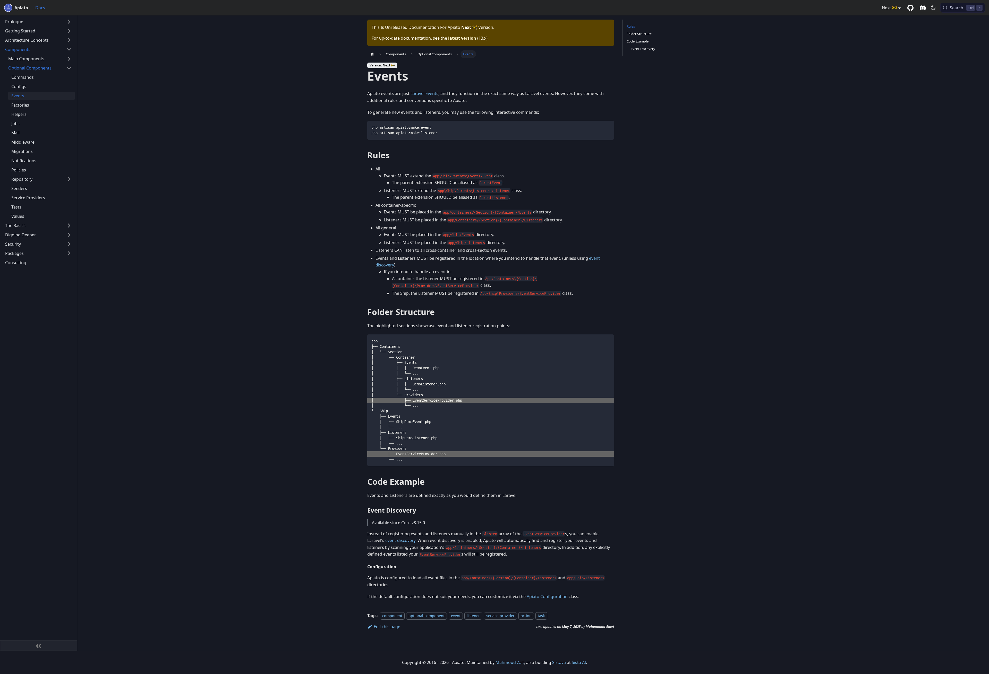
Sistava (559, 662)
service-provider (500, 615)
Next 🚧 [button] (889, 8)
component (392, 615)
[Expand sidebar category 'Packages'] (69, 253)
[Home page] (372, 54)
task (541, 615)
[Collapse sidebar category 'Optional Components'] (69, 68)
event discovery (400, 540)
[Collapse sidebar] (38, 646)
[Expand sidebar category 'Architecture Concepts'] (69, 40)
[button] (38, 22)
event (456, 615)
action (526, 615)
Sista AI (579, 662)
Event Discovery (643, 48)
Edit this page (387, 626)
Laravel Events (424, 93)
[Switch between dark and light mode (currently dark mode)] (933, 8)
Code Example (638, 41)
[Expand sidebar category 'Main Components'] (69, 59)
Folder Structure (639, 33)
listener (473, 615)
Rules (631, 26)
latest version (462, 38)
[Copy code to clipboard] (607, 127)
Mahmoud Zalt (510, 662)
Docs (40, 8)
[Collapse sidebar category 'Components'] (69, 49)
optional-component (426, 615)
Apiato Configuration (547, 596)
